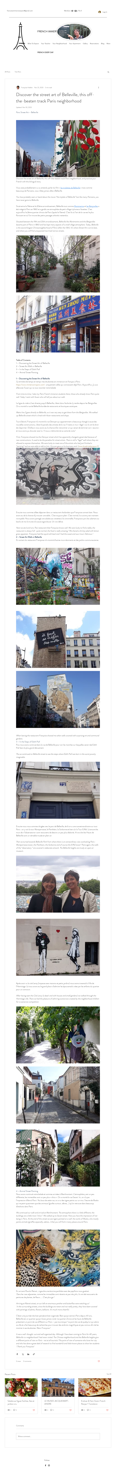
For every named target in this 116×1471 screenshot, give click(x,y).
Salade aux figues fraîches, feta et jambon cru (21, 1402)
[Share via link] (34, 1354)
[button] (108, 72)
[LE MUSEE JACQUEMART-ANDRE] (58, 1387)
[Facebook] (72, 11)
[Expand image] (58, 148)
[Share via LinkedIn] (28, 1354)
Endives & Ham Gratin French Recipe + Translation (93, 1402)
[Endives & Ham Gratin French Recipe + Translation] (94, 1387)
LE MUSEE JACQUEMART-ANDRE (56, 1402)
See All (109, 1374)
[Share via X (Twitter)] (23, 1354)
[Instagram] (76, 11)
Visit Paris (18, 72)
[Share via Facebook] (17, 1354)
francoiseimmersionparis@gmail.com (20, 11)
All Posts (7, 72)
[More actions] (98, 87)
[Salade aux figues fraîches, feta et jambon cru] (21, 1387)
